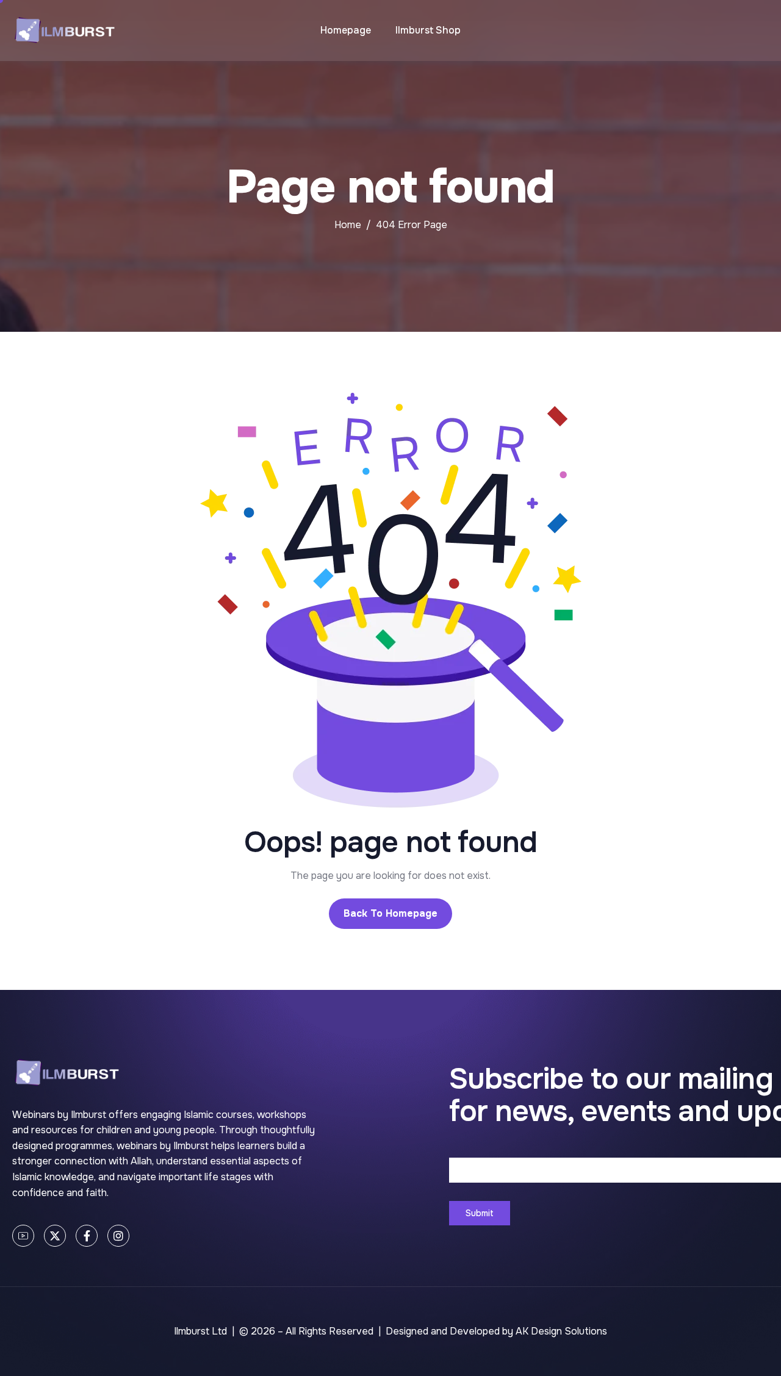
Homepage (345, 30)
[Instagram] (118, 1236)
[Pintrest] (23, 1236)
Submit (480, 1213)
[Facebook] (87, 1236)
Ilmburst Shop (428, 30)
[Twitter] (55, 1236)
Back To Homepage (390, 913)
